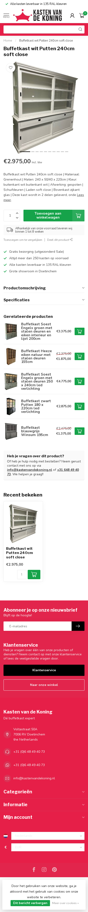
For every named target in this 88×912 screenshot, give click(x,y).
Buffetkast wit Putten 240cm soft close (46, 41)
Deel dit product (58, 240)
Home (8, 41)
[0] (81, 15)
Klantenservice (44, 670)
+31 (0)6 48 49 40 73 (29, 751)
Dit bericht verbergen (30, 903)
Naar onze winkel (44, 685)
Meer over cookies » (65, 903)
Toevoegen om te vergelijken (23, 240)
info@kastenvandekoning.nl (29, 470)
